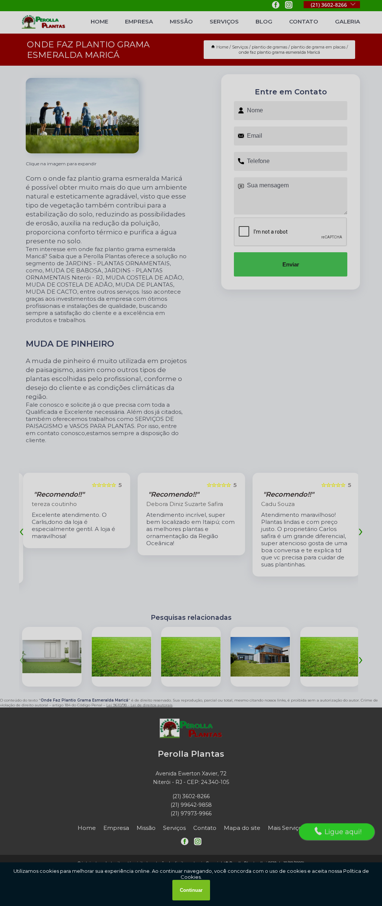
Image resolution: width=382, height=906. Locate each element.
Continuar (191, 890)
